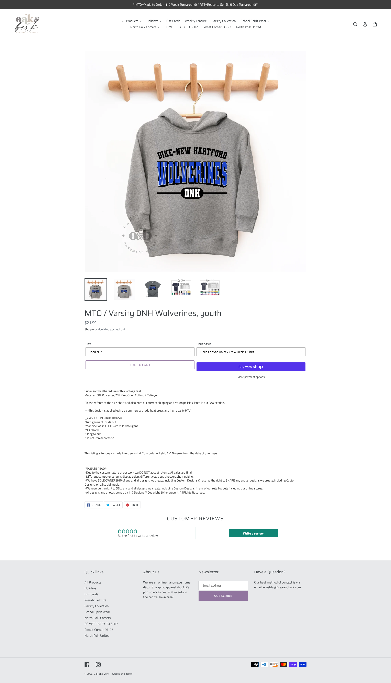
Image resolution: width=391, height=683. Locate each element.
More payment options (251, 377)
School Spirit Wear (97, 611)
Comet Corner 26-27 (99, 629)
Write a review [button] (253, 533)
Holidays (90, 588)
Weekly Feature (95, 600)
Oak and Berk (101, 674)
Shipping (90, 329)
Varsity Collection (97, 605)
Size (88, 343)
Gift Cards (91, 594)
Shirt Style (204, 343)
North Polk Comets (98, 617)
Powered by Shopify (121, 674)
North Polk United (97, 635)
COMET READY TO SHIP (101, 623)
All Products (93, 582)
